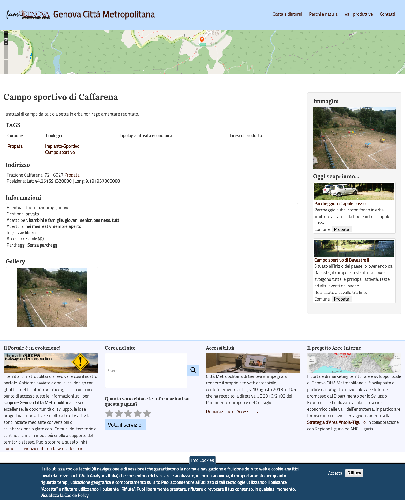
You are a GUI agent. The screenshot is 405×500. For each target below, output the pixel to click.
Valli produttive (359, 14)
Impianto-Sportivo (62, 146)
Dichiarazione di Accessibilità (232, 411)
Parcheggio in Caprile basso (340, 203)
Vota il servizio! (125, 424)
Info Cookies (202, 460)
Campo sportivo (60, 152)
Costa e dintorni (287, 14)
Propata (15, 146)
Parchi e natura (323, 14)
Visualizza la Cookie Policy (65, 495)
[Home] (29, 14)
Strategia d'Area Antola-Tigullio (336, 422)
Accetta (335, 473)
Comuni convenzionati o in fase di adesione (43, 448)
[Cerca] (193, 370)
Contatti (387, 14)
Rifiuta (354, 472)
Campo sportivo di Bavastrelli (341, 260)
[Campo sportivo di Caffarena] (52, 297)
